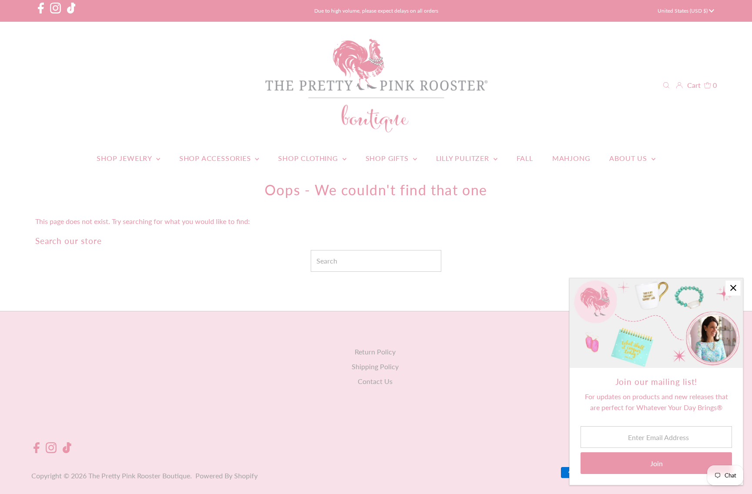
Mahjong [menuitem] (571, 158)
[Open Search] (666, 85)
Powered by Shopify (226, 475)
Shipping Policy (375, 366)
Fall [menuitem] (525, 158)
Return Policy (375, 351)
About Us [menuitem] (629, 158)
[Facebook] (41, 10)
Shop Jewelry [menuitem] (125, 158)
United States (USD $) (683, 10)
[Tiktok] (71, 10)
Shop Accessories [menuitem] (216, 158)
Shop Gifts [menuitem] (388, 158)
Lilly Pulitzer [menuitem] (463, 158)
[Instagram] (55, 10)
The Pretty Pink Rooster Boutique (139, 475)
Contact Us (375, 381)
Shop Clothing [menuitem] (309, 158)
